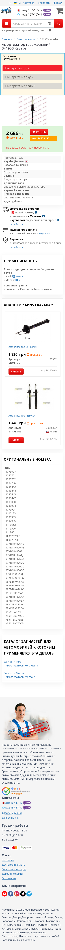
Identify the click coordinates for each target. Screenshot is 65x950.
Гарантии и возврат (14, 869)
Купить (40, 132)
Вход (58, 3)
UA (19, 3)
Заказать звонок (12, 812)
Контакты (44, 3)
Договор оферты (12, 873)
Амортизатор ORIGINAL (23, 347)
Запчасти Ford (12, 661)
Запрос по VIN (10, 817)
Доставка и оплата (13, 864)
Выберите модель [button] (19, 86)
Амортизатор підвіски (21, 415)
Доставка (28, 3)
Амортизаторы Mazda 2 (20, 677)
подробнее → (17, 224)
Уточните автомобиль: (11, 57)
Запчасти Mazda (14, 673)
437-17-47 (32, 10)
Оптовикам (9, 878)
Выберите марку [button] (18, 77)
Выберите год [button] (16, 68)
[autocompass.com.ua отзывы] (16, 791)
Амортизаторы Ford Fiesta (22, 665)
